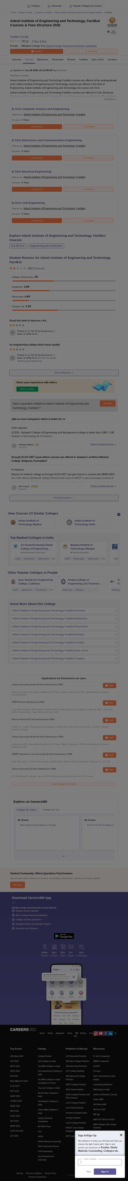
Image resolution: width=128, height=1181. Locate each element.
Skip (88, 1172)
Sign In (105, 1172)
